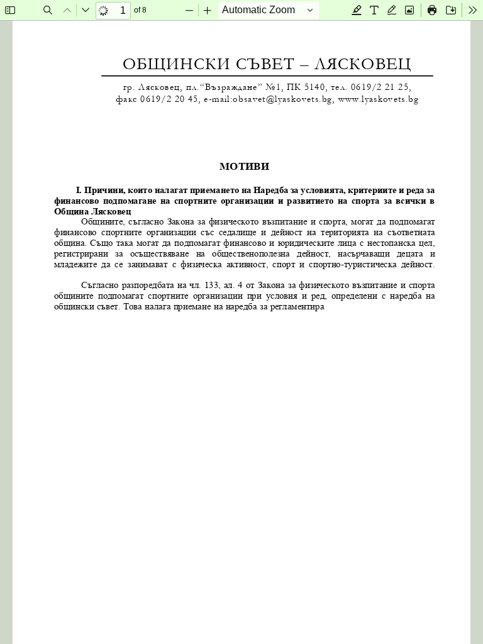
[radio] (356, 10)
